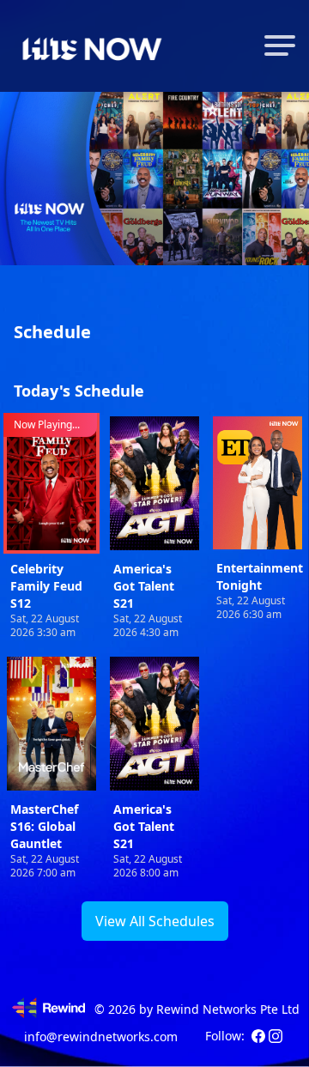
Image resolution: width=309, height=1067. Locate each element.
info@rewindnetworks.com (101, 1036)
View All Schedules (155, 921)
